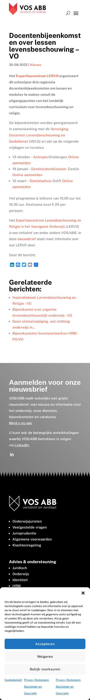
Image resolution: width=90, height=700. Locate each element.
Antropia (40, 157)
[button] (83, 593)
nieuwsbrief (26, 239)
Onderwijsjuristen (27, 521)
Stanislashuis (41, 181)
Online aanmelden (27, 175)
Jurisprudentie (24, 533)
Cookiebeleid (13, 680)
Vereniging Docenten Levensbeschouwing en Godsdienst (38, 135)
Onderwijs (20, 574)
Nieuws (35, 65)
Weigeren (45, 656)
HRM (16, 586)
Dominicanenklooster (49, 169)
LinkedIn (22, 445)
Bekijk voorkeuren (45, 669)
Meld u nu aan (20, 423)
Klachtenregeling (26, 545)
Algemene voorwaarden (32, 539)
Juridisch (19, 568)
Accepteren (45, 644)
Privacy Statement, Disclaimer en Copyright (36, 686)
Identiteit (20, 580)
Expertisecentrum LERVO (37, 76)
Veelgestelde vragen (29, 527)
